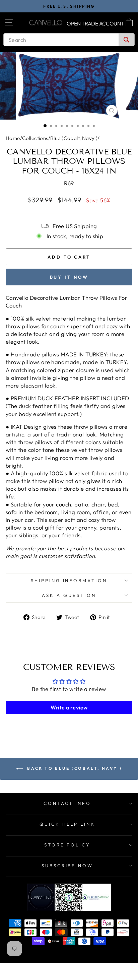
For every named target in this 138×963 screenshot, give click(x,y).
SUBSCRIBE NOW (67, 865)
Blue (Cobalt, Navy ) (73, 138)
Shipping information (69, 580)
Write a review (69, 707)
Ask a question (69, 595)
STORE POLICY (67, 844)
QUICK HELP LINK (67, 824)
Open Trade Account (95, 23)
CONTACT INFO (67, 803)
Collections (35, 138)
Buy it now (69, 277)
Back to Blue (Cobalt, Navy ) (73, 768)
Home (13, 138)
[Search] (126, 39)
